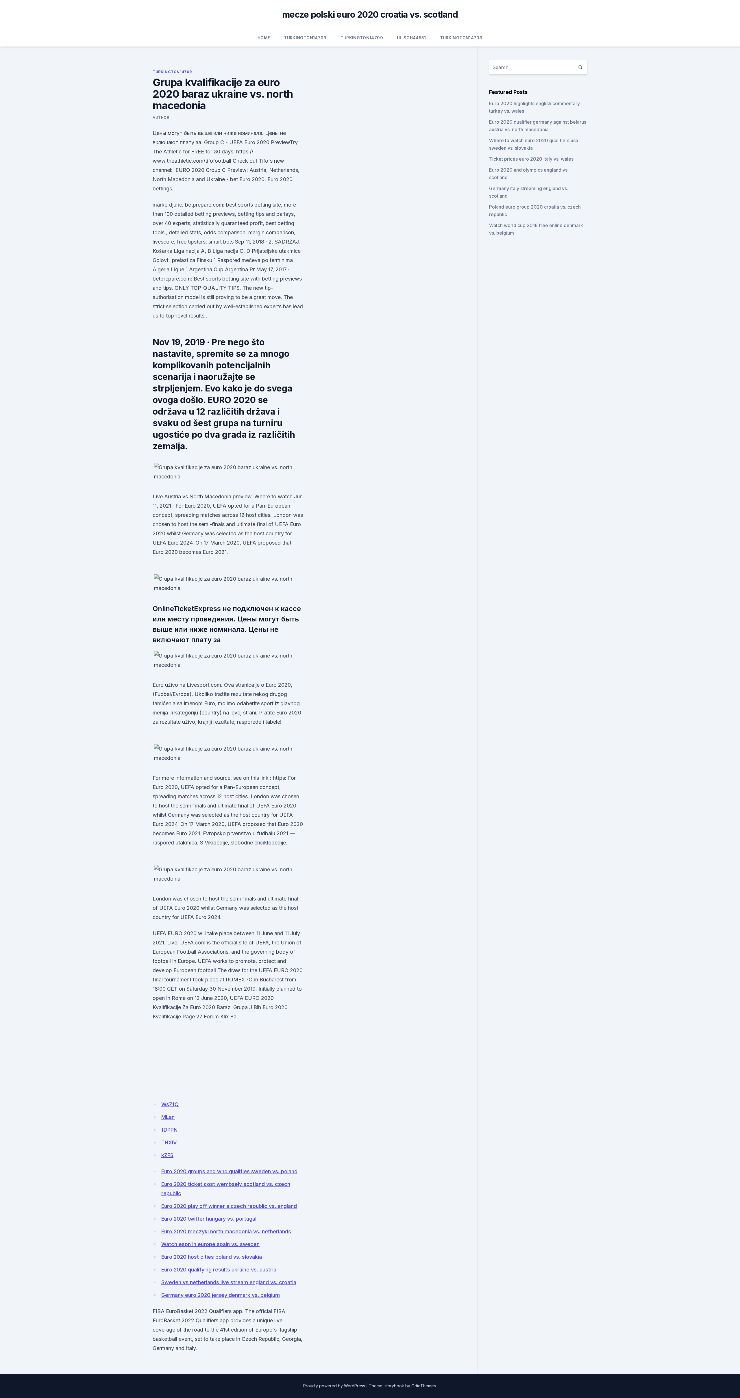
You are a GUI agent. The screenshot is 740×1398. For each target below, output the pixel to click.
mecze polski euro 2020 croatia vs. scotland (370, 14)
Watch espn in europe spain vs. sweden (210, 1244)
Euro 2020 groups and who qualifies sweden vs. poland (229, 1171)
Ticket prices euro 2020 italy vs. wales (531, 159)
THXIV (169, 1142)
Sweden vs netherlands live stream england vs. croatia (228, 1282)
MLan (168, 1117)
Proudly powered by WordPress (334, 1385)
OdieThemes (423, 1385)
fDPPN (169, 1130)
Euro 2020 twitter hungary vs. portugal (208, 1219)
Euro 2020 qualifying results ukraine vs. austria (218, 1270)
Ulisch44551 (411, 37)
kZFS (167, 1155)
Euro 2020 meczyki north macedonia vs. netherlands (226, 1231)
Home (264, 37)
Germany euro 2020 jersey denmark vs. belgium (220, 1295)
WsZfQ (170, 1104)
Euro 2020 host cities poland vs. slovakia (211, 1257)
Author (161, 117)
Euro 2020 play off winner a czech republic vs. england (229, 1206)
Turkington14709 (305, 37)
